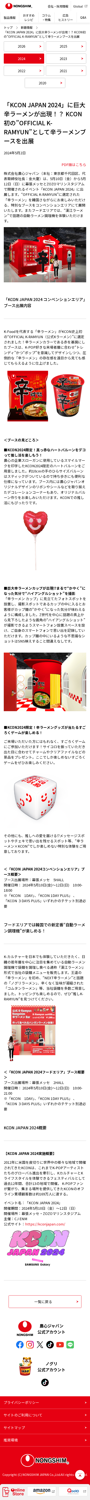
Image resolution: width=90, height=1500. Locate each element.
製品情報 (9, 17)
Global (78, 6)
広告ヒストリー (65, 17)
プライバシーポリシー (21, 1402)
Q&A (83, 17)
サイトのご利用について (23, 1415)
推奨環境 (11, 1439)
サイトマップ (14, 1427)
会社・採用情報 (58, 6)
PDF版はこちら (74, 164)
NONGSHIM (19, 6)
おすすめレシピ (29, 17)
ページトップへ (80, 1475)
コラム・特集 (46, 17)
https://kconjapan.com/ (45, 1223)
